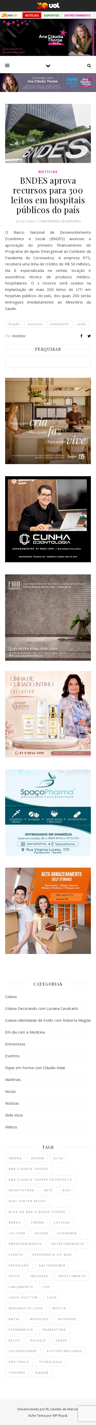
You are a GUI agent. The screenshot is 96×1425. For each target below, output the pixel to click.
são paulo (19, 1362)
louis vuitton (23, 1297)
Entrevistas (15, 1043)
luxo (52, 1297)
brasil (15, 1222)
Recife (15, 1340)
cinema (37, 1222)
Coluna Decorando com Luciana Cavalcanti (41, 1008)
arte (48, 1190)
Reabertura (54, 1329)
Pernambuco (21, 1329)
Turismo (17, 1372)
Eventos (12, 1055)
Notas (10, 1091)
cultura (17, 1233)
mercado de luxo (26, 1308)
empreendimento (25, 1244)
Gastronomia (52, 1265)
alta (58, 1158)
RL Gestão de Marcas (62, 1409)
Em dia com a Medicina (25, 1032)
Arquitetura (21, 1190)
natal (14, 1319)
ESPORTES (51, 15)
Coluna (11, 996)
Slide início (14, 1115)
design (41, 1233)
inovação (39, 1276)
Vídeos (11, 1126)
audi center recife (27, 1201)
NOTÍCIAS (32, 15)
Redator (19, 335)
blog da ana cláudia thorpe (37, 1212)
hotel (15, 1276)
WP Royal (59, 1415)
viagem (42, 1372)
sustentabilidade (64, 1351)
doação (14, 324)
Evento (16, 1254)
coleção (62, 1222)
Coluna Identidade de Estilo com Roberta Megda (48, 1020)
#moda (15, 1158)
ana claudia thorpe (28, 1169)
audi (66, 1190)
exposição (19, 1265)
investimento (59, 324)
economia (35, 324)
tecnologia (50, 1362)
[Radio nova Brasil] (48, 90)
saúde (81, 324)
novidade (67, 1319)
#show (37, 1158)
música (59, 1308)
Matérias (13, 1079)
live (46, 1287)
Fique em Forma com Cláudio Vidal (35, 1067)
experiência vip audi (52, 1254)
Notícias (48, 172)
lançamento (21, 1287)
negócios (39, 1319)
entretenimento (67, 1244)
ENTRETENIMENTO (78, 15)
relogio (38, 1340)
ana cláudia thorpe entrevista (40, 1179)
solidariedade (23, 1351)
